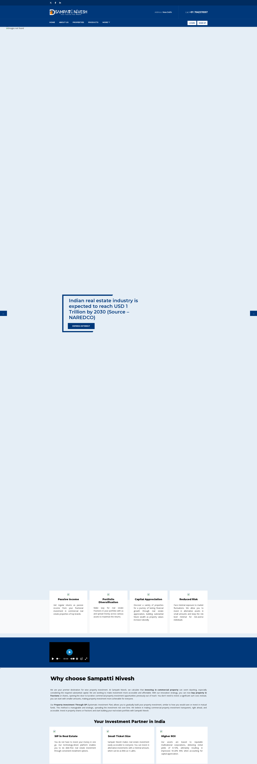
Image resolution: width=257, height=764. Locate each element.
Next (253, 313)
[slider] (58, 658)
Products (93, 22)
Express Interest (75, 326)
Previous (3, 313)
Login (192, 23)
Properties (78, 22)
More (105, 22)
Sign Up (202, 23)
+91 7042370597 (198, 12)
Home (52, 22)
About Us (63, 22)
